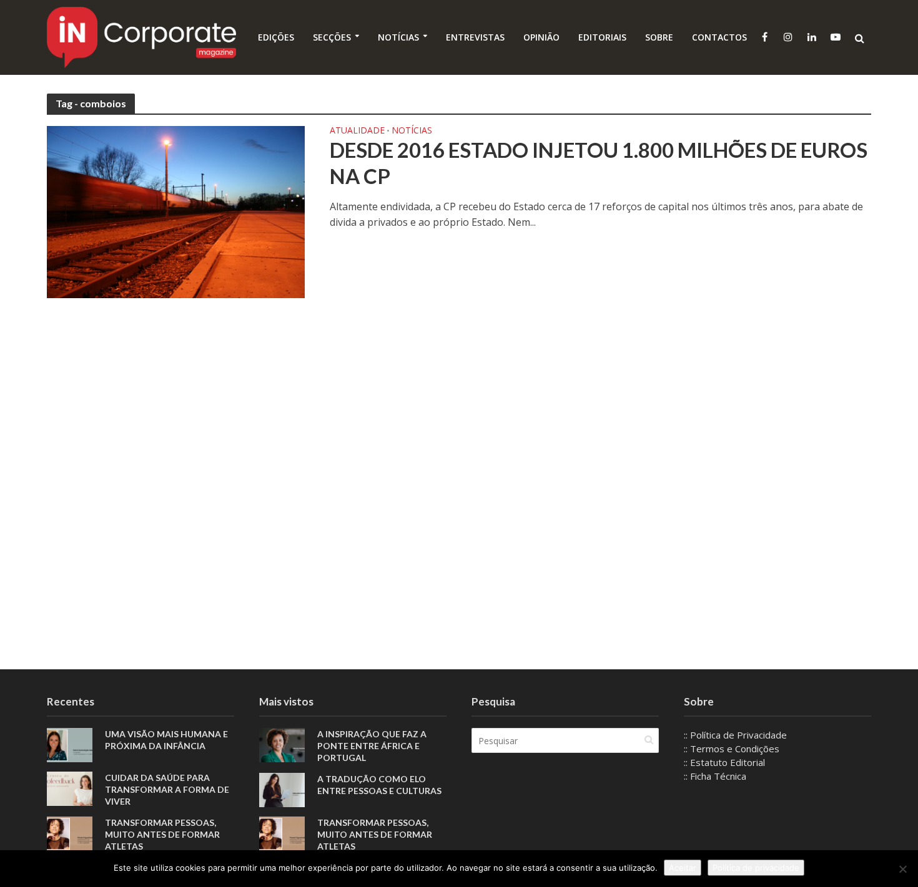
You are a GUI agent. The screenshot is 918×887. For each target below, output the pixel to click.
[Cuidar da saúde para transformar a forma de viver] (69, 788)
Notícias (398, 37)
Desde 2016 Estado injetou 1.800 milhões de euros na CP (598, 162)
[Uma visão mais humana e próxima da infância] (69, 744)
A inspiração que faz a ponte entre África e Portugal (372, 746)
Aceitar (682, 868)
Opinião (541, 37)
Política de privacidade (756, 868)
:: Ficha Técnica (715, 776)
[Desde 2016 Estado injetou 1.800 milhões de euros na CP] (176, 211)
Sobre (659, 37)
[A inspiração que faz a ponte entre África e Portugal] (282, 744)
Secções (332, 37)
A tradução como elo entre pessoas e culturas (379, 784)
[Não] (902, 869)
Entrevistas (475, 37)
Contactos (719, 37)
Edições (276, 37)
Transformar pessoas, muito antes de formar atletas (162, 834)
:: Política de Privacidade (735, 735)
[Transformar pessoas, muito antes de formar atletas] (69, 832)
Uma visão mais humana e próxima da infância (166, 740)
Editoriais (602, 37)
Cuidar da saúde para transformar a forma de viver (167, 789)
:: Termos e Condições (731, 748)
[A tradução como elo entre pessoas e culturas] (282, 789)
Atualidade (357, 131)
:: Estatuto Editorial (724, 762)
